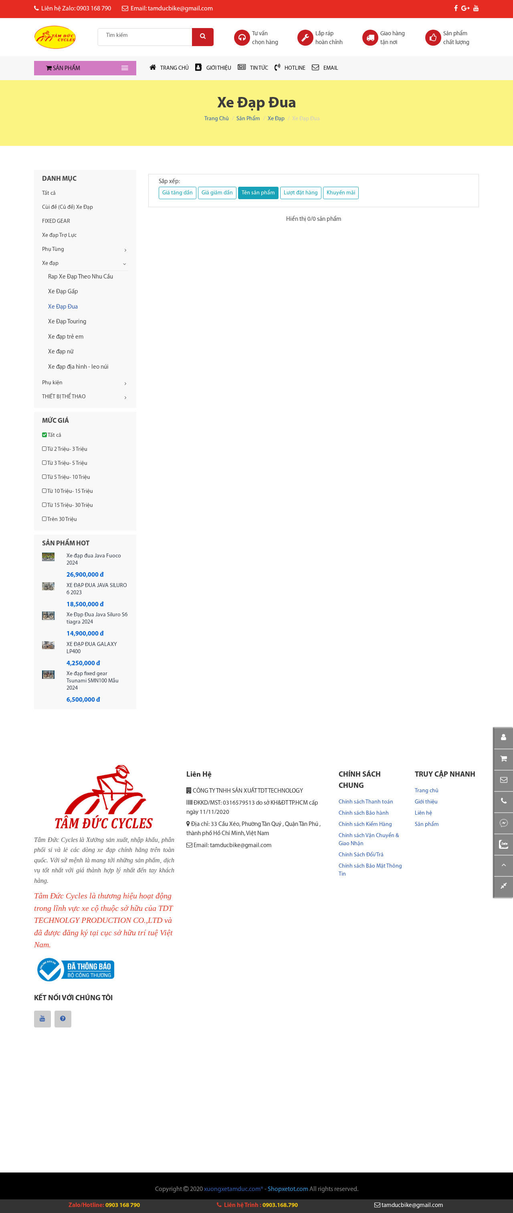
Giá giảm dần (217, 193)
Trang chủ (216, 119)
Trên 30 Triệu (61, 520)
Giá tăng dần (177, 193)
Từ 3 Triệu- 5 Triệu (66, 463)
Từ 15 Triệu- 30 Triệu (69, 506)
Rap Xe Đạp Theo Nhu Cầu (80, 277)
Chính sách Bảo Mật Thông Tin (370, 870)
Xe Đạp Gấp (63, 292)
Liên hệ (423, 813)
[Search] (203, 37)
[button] (503, 780)
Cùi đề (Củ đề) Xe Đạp (67, 207)
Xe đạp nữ (60, 352)
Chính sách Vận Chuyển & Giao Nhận (369, 840)
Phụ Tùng (53, 249)
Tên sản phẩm (258, 193)
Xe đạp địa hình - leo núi (78, 367)
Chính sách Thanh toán (366, 802)
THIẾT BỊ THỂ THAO (64, 397)
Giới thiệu (426, 802)
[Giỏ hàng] (503, 759)
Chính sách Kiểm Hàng (365, 824)
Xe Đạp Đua (63, 307)
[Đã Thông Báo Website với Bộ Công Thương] (74, 970)
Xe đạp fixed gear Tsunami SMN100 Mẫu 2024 (93, 681)
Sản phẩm (248, 119)
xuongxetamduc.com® (233, 1189)
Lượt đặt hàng (301, 193)
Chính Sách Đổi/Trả (361, 855)
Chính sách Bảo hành (364, 813)
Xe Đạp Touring (67, 322)
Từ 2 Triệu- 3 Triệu (66, 449)
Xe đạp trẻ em (66, 337)
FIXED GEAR (56, 221)
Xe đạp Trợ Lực (59, 235)
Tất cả (49, 193)
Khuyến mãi (341, 193)
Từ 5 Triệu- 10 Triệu (68, 477)
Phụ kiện (52, 383)
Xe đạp (276, 119)
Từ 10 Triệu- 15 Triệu (69, 491)
